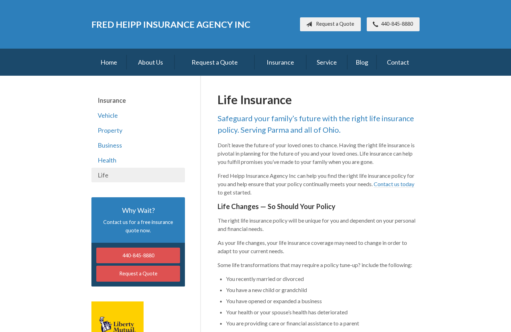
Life (103, 175)
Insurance (280, 62)
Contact (398, 62)
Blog (362, 62)
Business (110, 145)
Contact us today (394, 184)
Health (107, 160)
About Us (150, 62)
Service (327, 62)
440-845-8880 (397, 24)
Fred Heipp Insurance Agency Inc (170, 24)
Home (108, 62)
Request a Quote (335, 24)
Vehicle (108, 115)
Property (110, 130)
